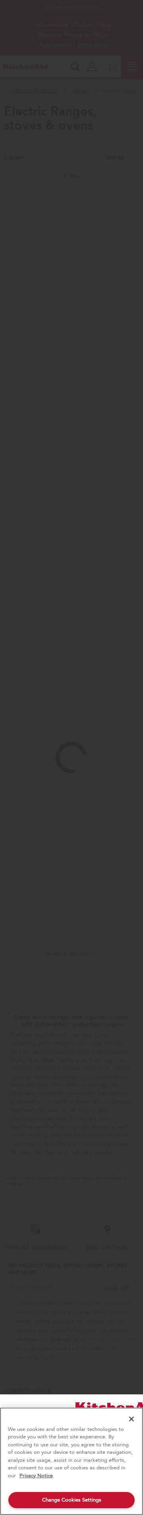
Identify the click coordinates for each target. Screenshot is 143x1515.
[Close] (131, 1419)
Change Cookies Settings (71, 1499)
